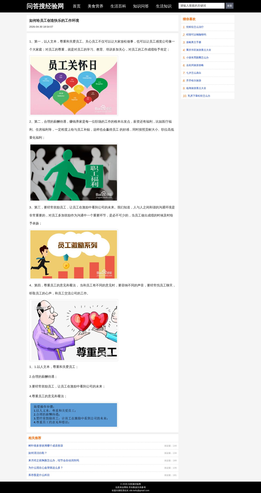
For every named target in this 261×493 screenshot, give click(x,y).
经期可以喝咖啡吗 (196, 34)
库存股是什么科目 (39, 474)
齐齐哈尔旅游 (193, 80)
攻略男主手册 (193, 42)
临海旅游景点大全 (196, 88)
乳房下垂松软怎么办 (199, 95)
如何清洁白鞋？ (37, 452)
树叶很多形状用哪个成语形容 (45, 445)
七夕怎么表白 (193, 72)
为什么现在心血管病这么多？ (45, 467)
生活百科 (118, 6)
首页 (77, 6)
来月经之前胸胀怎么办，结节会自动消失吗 (53, 460)
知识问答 (141, 6)
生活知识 (164, 6)
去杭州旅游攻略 (195, 65)
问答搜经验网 (45, 5)
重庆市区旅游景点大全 (198, 49)
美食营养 (95, 6)
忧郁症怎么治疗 (195, 26)
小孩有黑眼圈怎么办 (197, 57)
